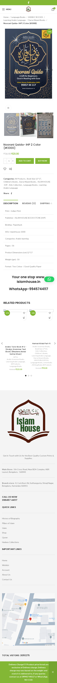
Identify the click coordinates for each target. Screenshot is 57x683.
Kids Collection (15, 185)
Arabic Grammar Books (15, 359)
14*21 (15, 357)
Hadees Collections (10, 542)
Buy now (42, 161)
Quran (5, 537)
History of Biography (11, 518)
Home (6, 17)
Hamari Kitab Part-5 (41, 343)
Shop (4, 533)
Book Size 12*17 (34, 179)
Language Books (18, 17)
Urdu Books (47, 363)
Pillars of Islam (8, 523)
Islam (4, 528)
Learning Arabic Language (14, 20)
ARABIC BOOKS (35, 17)
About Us (6, 574)
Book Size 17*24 (41, 349)
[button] (24, 317)
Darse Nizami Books (37, 20)
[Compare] (10, 169)
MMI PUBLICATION (41, 360)
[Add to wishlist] (4, 169)
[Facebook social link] (28, 3)
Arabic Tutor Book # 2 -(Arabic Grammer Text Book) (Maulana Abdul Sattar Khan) (15, 350)
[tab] (10, 203)
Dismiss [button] (53, 672)
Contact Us (7, 579)
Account (6, 570)
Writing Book (37, 365)
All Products (20, 179)
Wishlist (5, 565)
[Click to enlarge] (8, 108)
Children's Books (10, 182)
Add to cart (25, 161)
